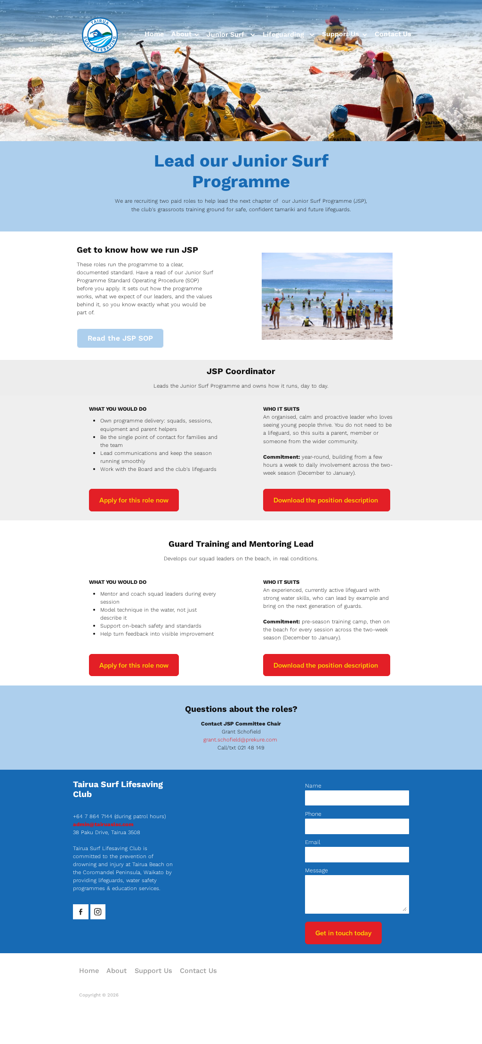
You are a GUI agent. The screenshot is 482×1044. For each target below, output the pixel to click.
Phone (313, 814)
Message (316, 870)
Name (313, 786)
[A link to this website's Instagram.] (98, 912)
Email (312, 842)
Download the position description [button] (326, 500)
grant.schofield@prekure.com (240, 739)
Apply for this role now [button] (134, 500)
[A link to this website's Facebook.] (80, 912)
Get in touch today (343, 933)
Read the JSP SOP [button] (120, 338)
